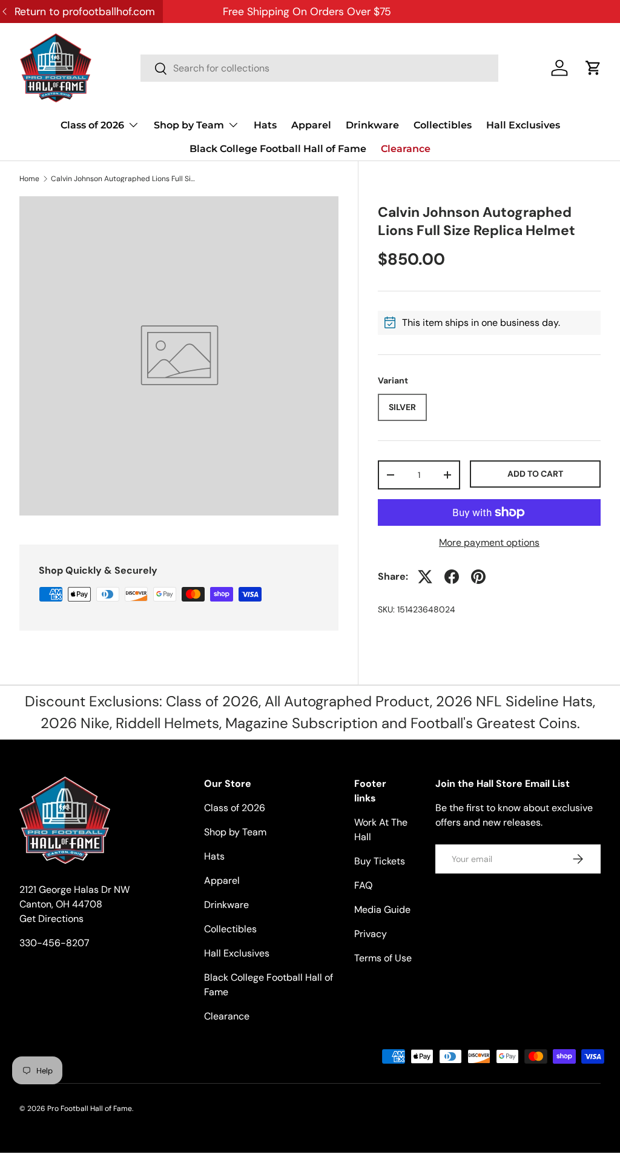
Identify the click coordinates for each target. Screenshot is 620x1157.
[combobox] (319, 68)
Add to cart (535, 473)
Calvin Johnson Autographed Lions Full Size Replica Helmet (123, 178)
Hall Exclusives (523, 125)
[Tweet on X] (425, 576)
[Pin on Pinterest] (478, 576)
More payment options (489, 542)
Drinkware (372, 125)
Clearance (405, 148)
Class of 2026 (234, 807)
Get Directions (51, 918)
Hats (265, 125)
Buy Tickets (379, 861)
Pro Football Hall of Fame (89, 1108)
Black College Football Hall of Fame (278, 148)
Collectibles (443, 125)
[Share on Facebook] (451, 576)
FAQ (363, 885)
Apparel (311, 125)
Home (29, 178)
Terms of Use (383, 958)
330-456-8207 (54, 943)
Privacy (370, 933)
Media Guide (382, 909)
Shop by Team (235, 832)
